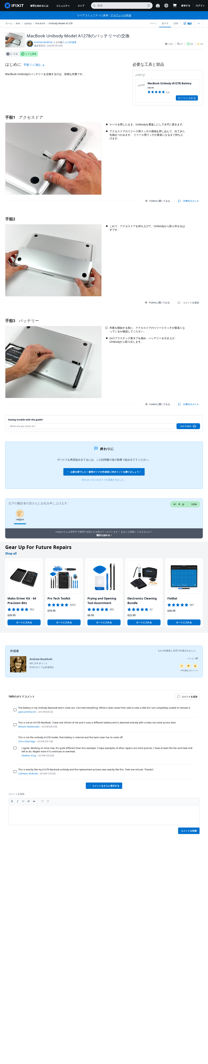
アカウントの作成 (120, 15)
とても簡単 (30, 53)
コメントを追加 (188, 214)
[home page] (14, 5)
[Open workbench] (158, 5)
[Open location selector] (166, 5)
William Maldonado (28, 726)
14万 (170, 43)
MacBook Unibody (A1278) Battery (169, 83)
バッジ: (192, 658)
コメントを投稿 (189, 830)
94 (191, 43)
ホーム (9, 23)
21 (181, 43)
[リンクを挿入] (28, 801)
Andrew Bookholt (43, 42)
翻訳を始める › (104, 535)
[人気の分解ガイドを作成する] (195, 666)
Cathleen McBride (28, 773)
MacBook (40, 23)
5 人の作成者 (69, 42)
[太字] (12, 801)
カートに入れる (187, 98)
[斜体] (17, 801)
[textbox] (104, 815)
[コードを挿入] (23, 801)
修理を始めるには (39, 5)
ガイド (165, 23)
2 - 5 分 (14, 53)
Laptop (28, 23)
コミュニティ (63, 5)
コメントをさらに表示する (105, 785)
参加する (185, 5)
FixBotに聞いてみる (159, 200)
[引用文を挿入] (34, 801)
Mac (18, 23)
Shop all (11, 553)
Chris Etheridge (26, 741)
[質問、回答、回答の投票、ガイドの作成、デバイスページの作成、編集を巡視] (188, 666)
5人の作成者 (164, 650)
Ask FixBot (185, 426)
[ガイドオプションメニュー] (199, 23)
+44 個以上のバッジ (189, 670)
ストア (81, 5)
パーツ (153, 23)
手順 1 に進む (32, 65)
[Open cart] (174, 5)
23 (201, 43)
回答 (176, 23)
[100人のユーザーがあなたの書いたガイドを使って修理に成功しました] (181, 666)
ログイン (200, 5)
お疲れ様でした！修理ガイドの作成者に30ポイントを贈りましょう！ (105, 471)
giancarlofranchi (27, 711)
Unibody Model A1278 (60, 23)
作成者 (14, 651)
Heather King (29, 755)
